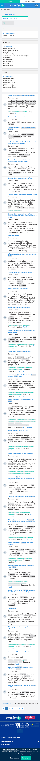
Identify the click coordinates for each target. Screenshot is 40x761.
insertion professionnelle (25, 512)
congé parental (18, 423)
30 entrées (6, 703)
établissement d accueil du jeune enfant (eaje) (17, 56)
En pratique (19, 113)
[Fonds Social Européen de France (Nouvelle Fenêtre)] (34, 725)
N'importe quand (8, 76)
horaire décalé (11, 514)
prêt (16, 346)
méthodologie (8, 61)
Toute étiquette (7, 46)
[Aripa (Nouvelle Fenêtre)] (8, 725)
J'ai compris (26, 758)
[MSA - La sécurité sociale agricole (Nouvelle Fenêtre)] (19, 725)
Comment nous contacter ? (10, 737)
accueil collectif (26, 325)
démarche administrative (22, 344)
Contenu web (8, 35)
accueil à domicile (20, 367)
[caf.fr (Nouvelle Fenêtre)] (30, 718)
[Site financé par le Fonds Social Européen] (20, 731)
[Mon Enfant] (14, 718)
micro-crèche (11, 423)
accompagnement (17, 210)
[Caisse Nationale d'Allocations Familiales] (37, 6)
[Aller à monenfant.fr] (18, 5)
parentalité (11, 210)
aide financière (8, 54)
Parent (10, 1)
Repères (26, 327)
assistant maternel (10, 48)
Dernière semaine (9, 82)
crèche (6, 63)
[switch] (2, 6)
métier (6, 52)
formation (7, 57)
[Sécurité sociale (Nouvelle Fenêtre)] (27, 725)
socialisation (24, 111)
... (15, 708)
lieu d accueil (11, 346)
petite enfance (8, 65)
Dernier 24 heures (9, 80)
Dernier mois (8, 84)
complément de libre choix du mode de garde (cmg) (25, 421)
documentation (11, 446)
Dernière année (9, 86)
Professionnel (30, 1)
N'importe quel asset (9, 33)
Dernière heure (8, 78)
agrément (25, 660)
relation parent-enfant (16, 111)
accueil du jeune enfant (11, 50)
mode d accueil (8, 59)
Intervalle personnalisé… (10, 87)
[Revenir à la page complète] (3, 14)
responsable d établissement (14, 585)
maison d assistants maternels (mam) (16, 473)
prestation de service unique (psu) (15, 394)
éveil (9, 111)
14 (19, 708)
